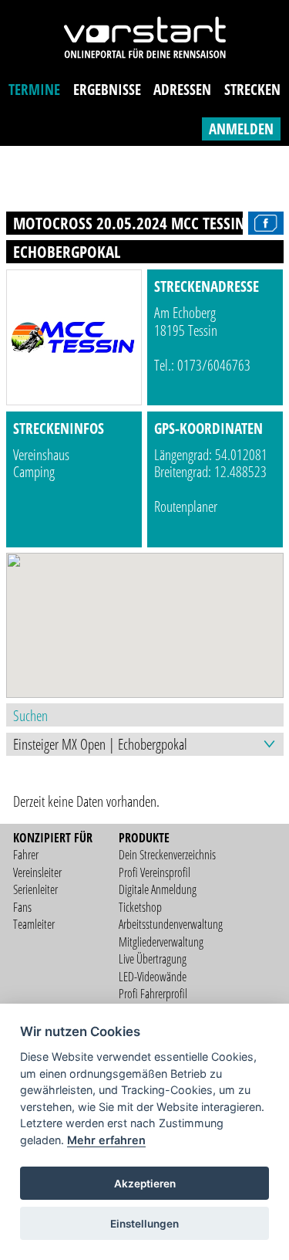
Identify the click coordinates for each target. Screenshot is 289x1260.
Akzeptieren (145, 1183)
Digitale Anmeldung (158, 889)
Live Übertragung (153, 958)
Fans (22, 907)
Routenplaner (185, 506)
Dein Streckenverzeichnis (167, 854)
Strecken (252, 89)
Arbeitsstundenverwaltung (171, 924)
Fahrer (26, 854)
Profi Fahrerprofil (153, 993)
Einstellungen (144, 1224)
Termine (34, 89)
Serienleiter (35, 889)
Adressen (182, 89)
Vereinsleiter (37, 872)
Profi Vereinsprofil (154, 872)
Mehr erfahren (106, 1140)
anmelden (241, 128)
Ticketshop (140, 907)
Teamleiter (34, 924)
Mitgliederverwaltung (161, 941)
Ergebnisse (107, 89)
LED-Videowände (153, 976)
